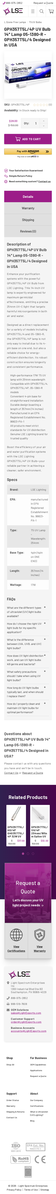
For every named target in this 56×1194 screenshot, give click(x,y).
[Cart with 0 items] (51, 11)
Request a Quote (43, 3)
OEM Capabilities (38, 1064)
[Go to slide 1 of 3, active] (23, 854)
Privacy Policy (14, 1189)
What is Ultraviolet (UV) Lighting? (39, 1113)
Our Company (36, 1100)
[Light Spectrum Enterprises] (13, 11)
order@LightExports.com (26, 1021)
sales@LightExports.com (26, 1012)
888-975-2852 (14, 3)
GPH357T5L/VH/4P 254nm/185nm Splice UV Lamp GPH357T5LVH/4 (39, 836)
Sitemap (44, 1189)
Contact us (44, 181)
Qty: (26, 123)
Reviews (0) (28, 231)
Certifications (36, 1106)
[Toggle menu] (32, 11)
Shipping (28, 220)
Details (28, 196)
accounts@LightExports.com (28, 1030)
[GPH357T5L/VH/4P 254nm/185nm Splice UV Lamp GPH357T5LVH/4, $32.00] (40, 815)
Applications (36, 1070)
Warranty (28, 208)
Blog (32, 1120)
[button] (28, 154)
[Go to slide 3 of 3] (33, 854)
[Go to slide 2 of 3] (28, 854)
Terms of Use (31, 1189)
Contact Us (11, 772)
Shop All (10, 1064)
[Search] (41, 11)
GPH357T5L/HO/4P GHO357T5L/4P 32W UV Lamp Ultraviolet (15, 834)
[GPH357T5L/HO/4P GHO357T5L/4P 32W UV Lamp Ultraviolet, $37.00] (16, 815)
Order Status (12, 1100)
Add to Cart (31, 139)
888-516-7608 (19, 1003)
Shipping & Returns (15, 1111)
